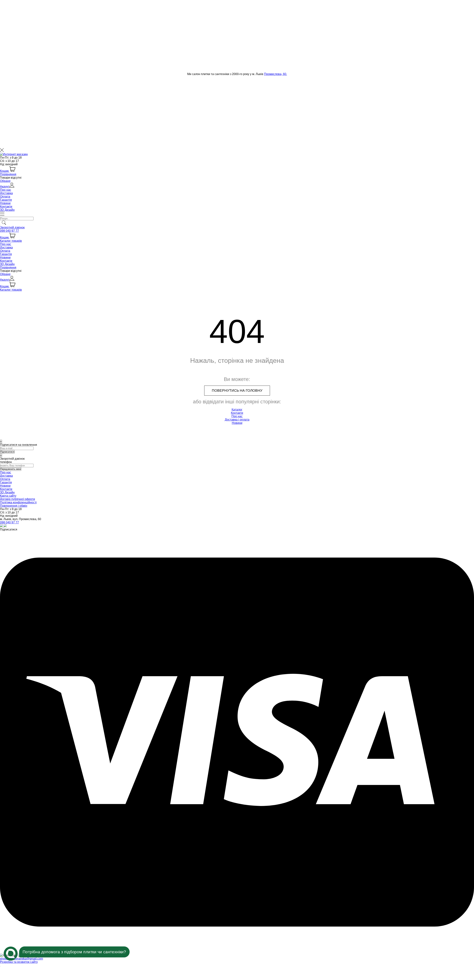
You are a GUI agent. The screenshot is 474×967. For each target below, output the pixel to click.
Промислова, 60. (275, 74)
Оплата (5, 196)
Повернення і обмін (13, 505)
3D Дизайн (7, 209)
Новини (5, 203)
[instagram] (2, 526)
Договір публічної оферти (17, 499)
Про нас (5, 189)
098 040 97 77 (9, 230)
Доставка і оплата (237, 419)
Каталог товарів (11, 240)
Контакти (6, 206)
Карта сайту (8, 495)
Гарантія (6, 199)
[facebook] (5, 526)
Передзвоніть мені (10, 469)
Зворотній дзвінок (12, 227)
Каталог (237, 409)
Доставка (6, 193)
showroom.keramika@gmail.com (21, 958)
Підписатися (8, 529)
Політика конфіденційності (18, 502)
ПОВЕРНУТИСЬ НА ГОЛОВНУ (237, 390)
